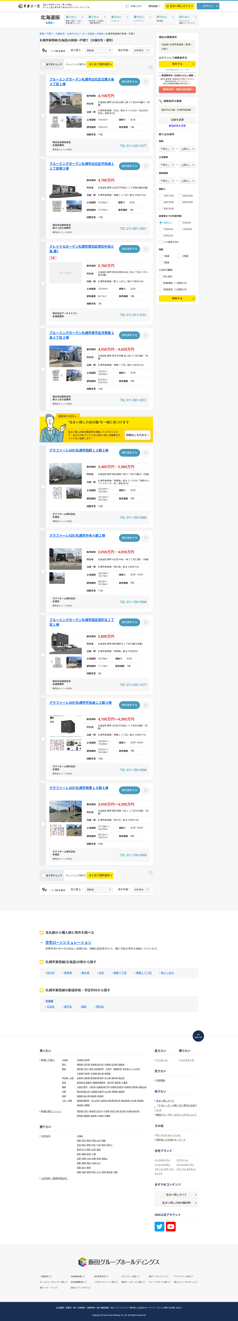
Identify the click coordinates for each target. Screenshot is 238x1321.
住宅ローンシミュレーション (68, 942)
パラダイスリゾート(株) (104, 1282)
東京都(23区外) (96, 1111)
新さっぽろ (167, 973)
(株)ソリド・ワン (47, 1288)
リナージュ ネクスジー (186, 1169)
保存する (177, 64)
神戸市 (106, 1087)
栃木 (84, 1145)
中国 (64, 1092)
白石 (101, 973)
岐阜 (79, 1154)
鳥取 (79, 1163)
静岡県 (96, 1083)
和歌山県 (142, 1087)
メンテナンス (187, 1060)
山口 (99, 1163)
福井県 (114, 1078)
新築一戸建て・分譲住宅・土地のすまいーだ (62, 33)
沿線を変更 (177, 119)
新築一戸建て (48, 1060)
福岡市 (86, 1101)
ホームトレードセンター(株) (52, 1282)
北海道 (90, 33)
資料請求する (129, 81)
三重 (94, 1154)
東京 (104, 1145)
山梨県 (80, 1078)
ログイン (208, 6)
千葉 (99, 1145)
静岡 (84, 1154)
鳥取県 (115, 1092)
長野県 (87, 1078)
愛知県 (80, 1083)
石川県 (108, 1078)
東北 (64, 1064)
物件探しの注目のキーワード (171, 1140)
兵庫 (94, 1159)
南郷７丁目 (119, 973)
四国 (64, 1096)
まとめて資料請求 (99, 64)
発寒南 (68, 973)
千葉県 (80, 1074)
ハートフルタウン (162, 1165)
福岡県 (80, 1101)
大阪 (89, 1159)
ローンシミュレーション (168, 1135)
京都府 (114, 1087)
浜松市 (110, 1083)
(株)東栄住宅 (99, 1276)
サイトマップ (122, 1308)
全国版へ (50, 23)
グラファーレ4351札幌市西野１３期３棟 (78, 450)
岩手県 (87, 1064)
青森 (79, 1140)
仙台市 (100, 1064)
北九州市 (95, 1101)
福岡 (79, 1172)
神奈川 (109, 1145)
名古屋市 (87, 1083)
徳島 (79, 1168)
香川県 (87, 1096)
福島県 (121, 1064)
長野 (99, 1150)
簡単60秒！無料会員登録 (177, 89)
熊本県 (110, 1101)
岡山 (89, 1163)
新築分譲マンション (51, 1111)
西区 (84, 1007)
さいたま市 (134, 1069)
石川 (84, 1150)
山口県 (108, 1092)
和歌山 (105, 1159)
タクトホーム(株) (128, 1276)
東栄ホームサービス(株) (131, 1282)
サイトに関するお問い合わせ (169, 1308)
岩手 (84, 1140)
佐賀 (84, 1172)
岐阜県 (117, 1083)
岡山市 (86, 1092)
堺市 (85, 1087)
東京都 (80, 1069)
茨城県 (94, 1074)
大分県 (133, 1101)
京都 (84, 1159)
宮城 (89, 1140)
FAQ (112, 1308)
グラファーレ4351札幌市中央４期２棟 (77, 535)
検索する (177, 298)
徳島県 (93, 1096)
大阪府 (80, 1087)
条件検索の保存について (176, 70)
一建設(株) (44, 1276)
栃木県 (101, 1074)
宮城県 (93, 1064)
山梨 (94, 1150)
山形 (99, 1140)
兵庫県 (100, 1087)
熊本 (94, 1172)
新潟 (79, 1150)
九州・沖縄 (67, 1101)
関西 (64, 1087)
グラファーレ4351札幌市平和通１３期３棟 (80, 703)
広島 (94, 1163)
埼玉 (94, 1145)
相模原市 (117, 1069)
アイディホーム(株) (182, 1276)
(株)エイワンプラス (79, 1288)
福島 (104, 1140)
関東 (64, 1069)
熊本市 (117, 1101)
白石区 (51, 1007)
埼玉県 (126, 1069)
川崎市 (108, 1069)
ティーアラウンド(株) (158, 1282)
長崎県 (80, 1105)
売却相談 (160, 1080)
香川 (84, 1168)
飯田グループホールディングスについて (176, 1114)
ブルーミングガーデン (164, 1169)
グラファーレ (182, 1160)
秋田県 (108, 1064)
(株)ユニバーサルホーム (184, 1282)
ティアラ (158, 1174)
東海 (64, 1083)
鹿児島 (109, 1172)
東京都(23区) (82, 1111)
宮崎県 (140, 1101)
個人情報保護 (102, 1308)
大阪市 (92, 1087)
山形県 (114, 1064)
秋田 (94, 1140)
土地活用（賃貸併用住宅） (54, 1178)
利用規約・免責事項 (86, 1308)
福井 (89, 1150)
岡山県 (80, 1092)
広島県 (94, 1092)
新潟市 (100, 1078)
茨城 (79, 1145)
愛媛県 (80, 1096)
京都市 (120, 1087)
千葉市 (86, 1074)
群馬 (89, 1145)
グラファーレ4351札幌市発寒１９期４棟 (78, 788)
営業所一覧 (70, 1308)
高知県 (100, 1096)
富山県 (121, 1078)
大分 (99, 1172)
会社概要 (60, 1308)
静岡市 (102, 1083)
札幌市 (86, 1060)
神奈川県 (93, 1069)
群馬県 (108, 1074)
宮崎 (104, 1172)
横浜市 (101, 1069)
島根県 (122, 1092)
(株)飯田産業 (76, 1276)
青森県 (80, 1064)
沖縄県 (87, 1105)
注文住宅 (45, 1136)
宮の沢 (51, 973)
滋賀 (79, 1159)
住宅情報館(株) (77, 1282)
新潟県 (93, 1078)
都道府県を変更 (177, 126)
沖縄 (115, 1172)
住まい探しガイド (180, 6)
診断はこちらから (136, 435)
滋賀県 (128, 1087)
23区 (85, 1069)
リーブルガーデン (162, 1160)
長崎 (89, 1172)
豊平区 (68, 1007)
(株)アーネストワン (157, 1276)
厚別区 (100, 1007)
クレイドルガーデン (185, 1165)
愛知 (89, 1154)
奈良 (99, 1159)
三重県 (124, 1083)
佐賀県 (104, 1101)
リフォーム (162, 1060)
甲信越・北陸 (68, 1078)
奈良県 (134, 1087)
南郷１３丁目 (144, 973)
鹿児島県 (125, 1101)
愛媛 (89, 1168)
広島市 (100, 1092)
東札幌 (85, 973)
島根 (84, 1163)
